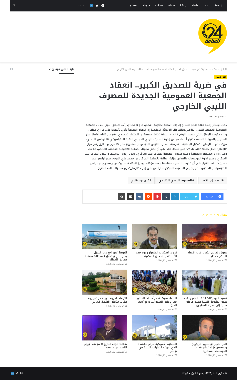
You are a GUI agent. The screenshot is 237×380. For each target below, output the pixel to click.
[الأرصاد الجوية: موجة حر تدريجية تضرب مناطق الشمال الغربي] (104, 282)
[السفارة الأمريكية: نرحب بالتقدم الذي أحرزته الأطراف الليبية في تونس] (154, 327)
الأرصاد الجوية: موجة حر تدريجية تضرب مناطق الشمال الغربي (107, 300)
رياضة (183, 5)
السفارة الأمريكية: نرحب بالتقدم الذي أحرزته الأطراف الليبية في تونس (157, 348)
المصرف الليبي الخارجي (175, 180)
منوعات (146, 5)
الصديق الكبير (211, 180)
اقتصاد (195, 5)
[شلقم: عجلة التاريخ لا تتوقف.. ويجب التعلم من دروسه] (104, 327)
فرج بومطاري (140, 180)
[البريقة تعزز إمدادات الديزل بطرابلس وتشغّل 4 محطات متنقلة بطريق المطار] (104, 236)
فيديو (133, 5)
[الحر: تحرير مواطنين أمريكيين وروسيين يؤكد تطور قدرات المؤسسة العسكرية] (204, 327)
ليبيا (206, 5)
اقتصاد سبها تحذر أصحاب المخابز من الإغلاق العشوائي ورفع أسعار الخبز (156, 302)
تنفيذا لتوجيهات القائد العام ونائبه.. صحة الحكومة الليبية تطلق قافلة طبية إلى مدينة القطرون (205, 302)
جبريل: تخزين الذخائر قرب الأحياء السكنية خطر (207, 254)
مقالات (159, 5)
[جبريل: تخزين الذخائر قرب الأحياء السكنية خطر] (204, 236)
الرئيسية (219, 5)
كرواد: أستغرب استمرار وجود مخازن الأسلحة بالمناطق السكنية (155, 254)
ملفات (171, 5)
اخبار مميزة (207, 69)
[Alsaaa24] (212, 36)
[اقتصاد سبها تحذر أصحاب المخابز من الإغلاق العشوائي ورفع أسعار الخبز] (154, 282)
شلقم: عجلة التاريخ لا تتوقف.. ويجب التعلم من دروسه (105, 346)
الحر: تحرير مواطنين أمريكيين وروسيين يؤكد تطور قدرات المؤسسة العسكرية (209, 348)
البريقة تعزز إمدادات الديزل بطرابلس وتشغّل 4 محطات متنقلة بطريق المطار (106, 256)
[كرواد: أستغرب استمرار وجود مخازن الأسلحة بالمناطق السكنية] (154, 236)
